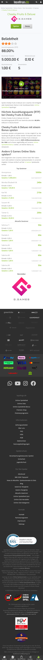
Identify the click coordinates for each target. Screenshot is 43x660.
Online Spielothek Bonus (21, 407)
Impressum (21, 521)
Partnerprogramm (21, 518)
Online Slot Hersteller (21, 499)
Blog (21, 484)
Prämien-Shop (22, 410)
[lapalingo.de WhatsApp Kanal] (9, 383)
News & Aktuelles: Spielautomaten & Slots (21, 480)
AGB (21, 438)
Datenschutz (21, 441)
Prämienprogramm (21, 413)
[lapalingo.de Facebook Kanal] (33, 383)
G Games (28, 162)
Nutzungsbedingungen (21, 444)
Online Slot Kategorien (21, 503)
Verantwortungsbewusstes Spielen (21, 456)
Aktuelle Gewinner (21, 493)
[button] (2, 2)
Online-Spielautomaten (20, 577)
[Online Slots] (21, 19)
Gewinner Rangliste (21, 487)
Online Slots (21, 404)
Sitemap (21, 524)
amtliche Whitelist (24, 568)
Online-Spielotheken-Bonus (27, 582)
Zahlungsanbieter (21, 425)
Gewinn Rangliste (21, 490)
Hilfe (21, 434)
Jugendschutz (21, 462)
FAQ (21, 431)
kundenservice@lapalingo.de (21, 654)
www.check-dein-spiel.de (29, 614)
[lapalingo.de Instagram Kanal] (25, 383)
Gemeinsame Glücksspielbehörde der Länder (17, 555)
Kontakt (21, 514)
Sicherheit (21, 459)
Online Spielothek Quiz (21, 496)
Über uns (21, 428)
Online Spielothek (21, 400)
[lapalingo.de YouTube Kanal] (17, 383)
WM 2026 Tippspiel (21, 477)
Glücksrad (21, 474)
